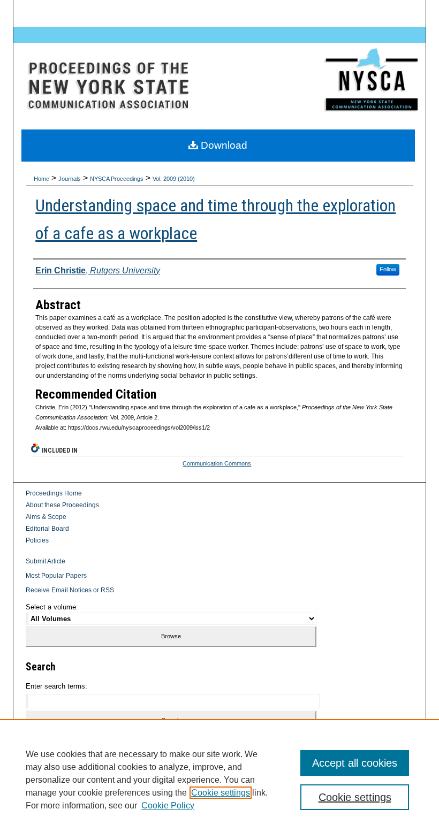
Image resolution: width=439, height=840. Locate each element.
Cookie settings (220, 792)
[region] (219, 779)
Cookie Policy (167, 805)
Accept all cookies (354, 763)
